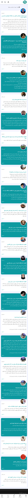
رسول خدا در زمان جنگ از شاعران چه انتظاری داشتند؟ (16, 118)
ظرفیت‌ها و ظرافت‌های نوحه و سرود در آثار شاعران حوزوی (15, 341)
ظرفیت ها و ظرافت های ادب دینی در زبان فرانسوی (16, 263)
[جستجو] (5, 2)
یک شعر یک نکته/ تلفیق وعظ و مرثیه (19, 99)
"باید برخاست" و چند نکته (21, 61)
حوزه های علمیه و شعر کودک (20, 388)
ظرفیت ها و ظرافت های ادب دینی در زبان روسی (17, 281)
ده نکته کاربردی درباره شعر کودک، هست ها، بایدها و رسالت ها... (14, 444)
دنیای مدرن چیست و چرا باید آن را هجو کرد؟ (17, 172)
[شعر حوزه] (25, 2)
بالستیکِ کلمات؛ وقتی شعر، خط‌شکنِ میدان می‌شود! (16, 77)
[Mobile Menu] (2, 2)
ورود (8, 2)
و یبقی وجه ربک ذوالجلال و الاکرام (19, 462)
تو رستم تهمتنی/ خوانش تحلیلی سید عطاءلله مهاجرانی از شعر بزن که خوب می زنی (14, 16)
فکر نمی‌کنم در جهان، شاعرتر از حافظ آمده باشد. (17, 406)
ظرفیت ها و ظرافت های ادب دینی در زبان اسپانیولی (16, 298)
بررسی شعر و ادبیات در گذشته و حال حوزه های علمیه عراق (15, 210)
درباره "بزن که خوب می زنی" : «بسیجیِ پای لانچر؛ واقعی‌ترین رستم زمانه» (14, 41)
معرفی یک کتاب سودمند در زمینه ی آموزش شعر (17, 477)
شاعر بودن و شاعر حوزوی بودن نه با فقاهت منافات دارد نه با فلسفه (14, 191)
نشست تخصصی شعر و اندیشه (20, 317)
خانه (18, 7)
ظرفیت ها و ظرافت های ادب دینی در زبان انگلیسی (16, 244)
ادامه (2, 32)
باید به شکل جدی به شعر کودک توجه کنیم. (18, 423)
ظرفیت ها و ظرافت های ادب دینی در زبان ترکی (17, 227)
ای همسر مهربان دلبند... (21, 152)
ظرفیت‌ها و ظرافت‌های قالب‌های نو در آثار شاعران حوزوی (15, 364)
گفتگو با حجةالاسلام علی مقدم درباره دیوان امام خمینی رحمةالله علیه (14, 137)
